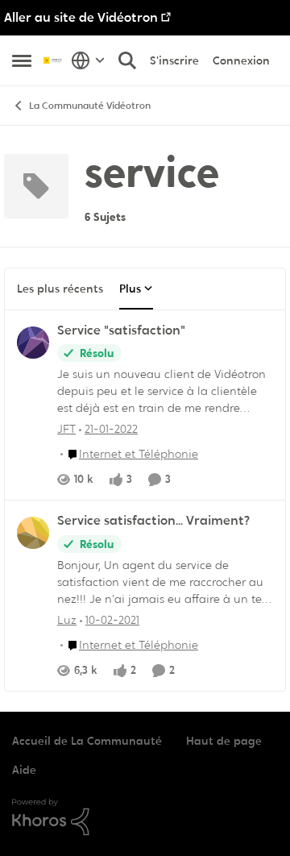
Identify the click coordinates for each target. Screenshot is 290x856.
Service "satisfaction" (121, 330)
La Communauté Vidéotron (90, 105)
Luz (67, 620)
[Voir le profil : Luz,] (33, 533)
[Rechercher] (127, 60)
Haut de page (224, 740)
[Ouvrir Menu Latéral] (21, 60)
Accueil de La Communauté (87, 740)
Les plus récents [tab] (60, 288)
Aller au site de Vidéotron (81, 17)
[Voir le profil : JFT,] (33, 342)
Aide (24, 770)
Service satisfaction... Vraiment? (153, 521)
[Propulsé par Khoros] (145, 817)
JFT (66, 429)
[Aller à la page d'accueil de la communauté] (53, 60)
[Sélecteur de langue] (88, 60)
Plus (130, 288)
